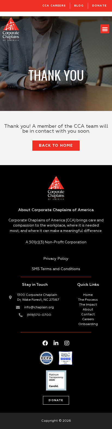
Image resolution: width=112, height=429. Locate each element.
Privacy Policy (56, 259)
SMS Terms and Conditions (56, 269)
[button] (104, 28)
